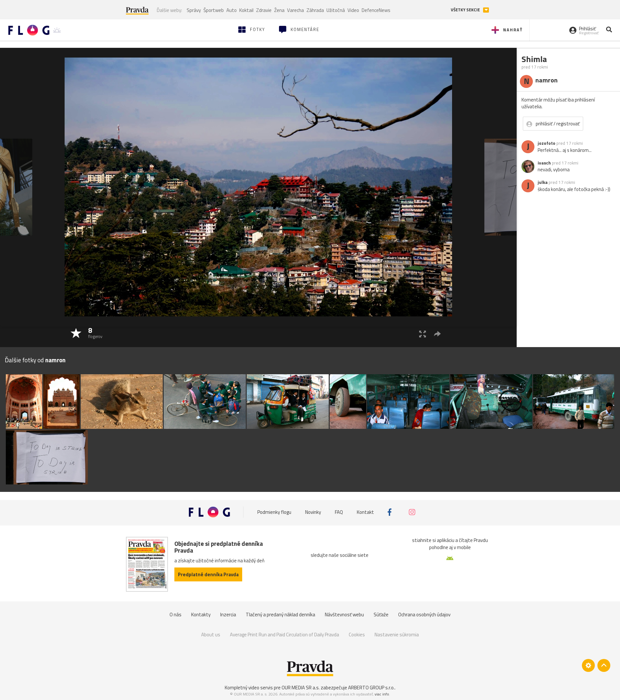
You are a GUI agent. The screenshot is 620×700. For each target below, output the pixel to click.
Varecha (295, 10)
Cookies (357, 634)
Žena (279, 10)
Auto (231, 10)
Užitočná (335, 10)
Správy (194, 10)
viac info (382, 694)
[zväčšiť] (422, 333)
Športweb (213, 10)
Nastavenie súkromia (397, 634)
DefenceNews (376, 10)
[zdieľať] (437, 333)
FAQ (339, 512)
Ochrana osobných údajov (424, 614)
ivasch (544, 163)
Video (353, 10)
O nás (175, 614)
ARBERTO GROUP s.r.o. (371, 687)
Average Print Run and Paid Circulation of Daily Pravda (284, 634)
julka (543, 182)
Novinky (313, 512)
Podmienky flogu (274, 512)
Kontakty (201, 614)
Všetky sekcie (466, 10)
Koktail (246, 10)
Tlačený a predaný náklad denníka (280, 614)
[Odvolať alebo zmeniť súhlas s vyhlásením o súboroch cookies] (588, 665)
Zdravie (264, 10)
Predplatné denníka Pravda (208, 574)
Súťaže (381, 614)
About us (210, 634)
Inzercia (228, 614)
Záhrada (315, 10)
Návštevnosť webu (344, 614)
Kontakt (365, 512)
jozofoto (546, 143)
